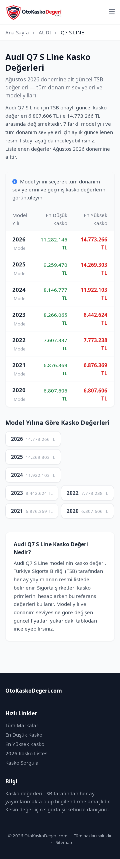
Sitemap (64, 842)
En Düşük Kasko (23, 734)
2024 (33, 475)
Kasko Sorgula (22, 762)
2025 (33, 457)
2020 (87, 511)
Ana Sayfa (17, 32)
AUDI (45, 32)
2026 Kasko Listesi (27, 753)
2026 (33, 439)
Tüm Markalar (21, 725)
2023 (32, 493)
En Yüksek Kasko (24, 744)
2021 (32, 511)
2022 (87, 493)
